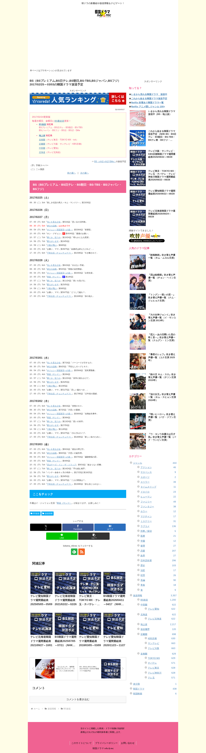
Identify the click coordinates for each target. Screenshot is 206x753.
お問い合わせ (128, 743)
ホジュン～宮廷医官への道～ (59, 230)
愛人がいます (53, 241)
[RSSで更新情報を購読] (81, 551)
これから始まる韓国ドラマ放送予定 (149, 98)
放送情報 (49, 513)
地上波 (42, 135)
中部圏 (42, 148)
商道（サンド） (54, 277)
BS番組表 (59, 121)
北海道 (42, 152)
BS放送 (42, 124)
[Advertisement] (103, 44)
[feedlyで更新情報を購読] (74, 551)
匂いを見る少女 (54, 222)
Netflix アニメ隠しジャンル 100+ (148, 106)
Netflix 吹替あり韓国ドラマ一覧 (147, 102)
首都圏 (42, 139)
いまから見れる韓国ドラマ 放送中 (149, 94)
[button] (94, 536)
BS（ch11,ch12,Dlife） (105, 161)
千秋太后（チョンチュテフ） (59, 253)
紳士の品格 (52, 226)
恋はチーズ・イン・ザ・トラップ (61, 465)
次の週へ (84, 173)
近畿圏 (42, 144)
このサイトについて (81, 743)
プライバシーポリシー (106, 743)
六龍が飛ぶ (52, 245)
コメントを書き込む (77, 699)
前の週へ (71, 173)
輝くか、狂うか (54, 237)
